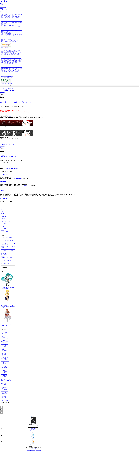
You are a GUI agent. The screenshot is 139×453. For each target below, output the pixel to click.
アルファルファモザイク (5, 366)
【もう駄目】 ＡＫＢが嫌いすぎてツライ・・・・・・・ (10, 70)
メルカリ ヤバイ (3, 23)
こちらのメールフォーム (13, 116)
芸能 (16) (2, 230)
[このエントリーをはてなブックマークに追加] (33, 439)
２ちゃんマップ (3, 8)
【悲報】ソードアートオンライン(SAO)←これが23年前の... (10, 17)
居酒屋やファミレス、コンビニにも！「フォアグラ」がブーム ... (11, 69)
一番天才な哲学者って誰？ (5, 31)
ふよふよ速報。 (4, 348)
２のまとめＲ (3, 358)
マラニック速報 (4, 350)
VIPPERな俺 (3, 362)
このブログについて (11, 88)
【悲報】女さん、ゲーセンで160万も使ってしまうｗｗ (10, 40)
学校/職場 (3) (3, 211)
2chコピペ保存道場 (4, 341)
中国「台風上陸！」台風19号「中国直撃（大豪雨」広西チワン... (11, 53)
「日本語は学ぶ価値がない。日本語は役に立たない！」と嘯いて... (11, 52)
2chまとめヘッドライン (5, 381)
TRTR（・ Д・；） (4, 357)
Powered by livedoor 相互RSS (6, 47)
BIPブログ (3, 337)
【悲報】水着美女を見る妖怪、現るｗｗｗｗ (8, 15)
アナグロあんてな (3, 12)
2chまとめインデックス (4, 9)
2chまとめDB (3, 383)
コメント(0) (2, 146)
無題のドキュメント (5, 367)
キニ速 (2, 336)
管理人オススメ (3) (4, 209)
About (1, 3)
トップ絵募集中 (33, 429)
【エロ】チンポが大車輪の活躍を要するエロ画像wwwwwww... (11, 62)
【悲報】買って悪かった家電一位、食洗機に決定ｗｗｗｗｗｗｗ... (11, 30)
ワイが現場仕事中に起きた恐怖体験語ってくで (8, 41)
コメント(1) (2, 92)
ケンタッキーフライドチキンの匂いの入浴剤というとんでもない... (11, 61)
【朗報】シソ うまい (4, 24)
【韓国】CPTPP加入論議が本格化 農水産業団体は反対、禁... (11, 51)
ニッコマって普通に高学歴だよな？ (6, 32)
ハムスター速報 (4, 333)
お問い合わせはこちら (33, 430)
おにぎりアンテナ (3, 11)
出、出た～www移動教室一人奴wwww (7, 72)
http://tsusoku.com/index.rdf (11, 168)
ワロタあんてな (4, 374)
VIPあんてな (3, 388)
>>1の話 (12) (3, 216)
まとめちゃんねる (4, 393)
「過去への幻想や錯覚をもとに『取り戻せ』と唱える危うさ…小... (11, 67)
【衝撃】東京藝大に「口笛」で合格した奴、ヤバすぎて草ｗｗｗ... (11, 14)
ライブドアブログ (35, 448)
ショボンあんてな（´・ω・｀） (7, 372)
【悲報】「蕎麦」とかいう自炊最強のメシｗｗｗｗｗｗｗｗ (10, 25)
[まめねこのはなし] (6, 46)
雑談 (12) (2, 213)
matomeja (2, 385)
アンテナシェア (4, 387)
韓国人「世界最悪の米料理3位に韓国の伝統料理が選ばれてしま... (11, 54)
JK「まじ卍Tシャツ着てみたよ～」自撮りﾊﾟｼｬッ (9, 38)
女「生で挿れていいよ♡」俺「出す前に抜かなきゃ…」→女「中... (11, 63)
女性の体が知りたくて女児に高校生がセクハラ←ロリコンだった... (11, 64)
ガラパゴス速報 (4, 359)
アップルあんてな (4, 391)
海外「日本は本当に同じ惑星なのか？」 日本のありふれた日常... (11, 50)
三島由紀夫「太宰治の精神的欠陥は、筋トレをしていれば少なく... (11, 34)
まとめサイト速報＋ (5, 400)
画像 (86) (2, 226)
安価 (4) (2, 214)
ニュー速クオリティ (5, 361)
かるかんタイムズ (4, 344)
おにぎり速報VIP (4, 353)
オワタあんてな (4, 375)
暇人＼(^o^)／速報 (4, 338)
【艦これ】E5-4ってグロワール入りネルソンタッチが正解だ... (11, 55)
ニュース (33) (3, 228)
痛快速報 (3, 1)
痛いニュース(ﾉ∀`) (4, 332)
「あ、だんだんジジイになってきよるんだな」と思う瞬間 (10, 26)
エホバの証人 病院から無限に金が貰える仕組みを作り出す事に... (11, 21)
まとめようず (3, 392)
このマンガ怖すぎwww (5, 263)
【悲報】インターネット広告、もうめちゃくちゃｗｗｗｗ (10, 18)
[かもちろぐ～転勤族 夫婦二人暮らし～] (6, 82)
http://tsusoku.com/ (9, 165)
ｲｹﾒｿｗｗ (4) (3, 223)
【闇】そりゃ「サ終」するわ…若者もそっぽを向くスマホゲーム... (11, 16)
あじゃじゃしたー (4, 340)
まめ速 (2, 355)
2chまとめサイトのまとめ (6, 380)
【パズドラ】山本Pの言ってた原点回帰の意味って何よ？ (10, 71)
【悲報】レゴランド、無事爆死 (6, 39)
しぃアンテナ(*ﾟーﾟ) (5, 371)
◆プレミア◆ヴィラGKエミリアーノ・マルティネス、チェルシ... (11, 59)
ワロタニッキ (3, 363)
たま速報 (2, 349)
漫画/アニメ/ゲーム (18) (5, 221)
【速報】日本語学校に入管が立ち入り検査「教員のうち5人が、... (11, 60)
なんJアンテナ (3, 397)
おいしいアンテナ (4, 396)
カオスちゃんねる (4, 342)
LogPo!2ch (3, 370)
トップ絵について (3, 88)
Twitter (1, 4)
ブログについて (3, 93)
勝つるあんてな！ (4, 376)
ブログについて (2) (4, 231)
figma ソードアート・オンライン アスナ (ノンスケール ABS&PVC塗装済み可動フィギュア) (8, 324)
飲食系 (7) (3, 218)
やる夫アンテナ (4, 398)
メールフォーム (3, 7)
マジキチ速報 (3, 345)
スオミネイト (3, 384)
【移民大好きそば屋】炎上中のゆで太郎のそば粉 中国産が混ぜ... (11, 22)
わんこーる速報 (4, 346)
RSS (1, 5)
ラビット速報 (3, 354)
